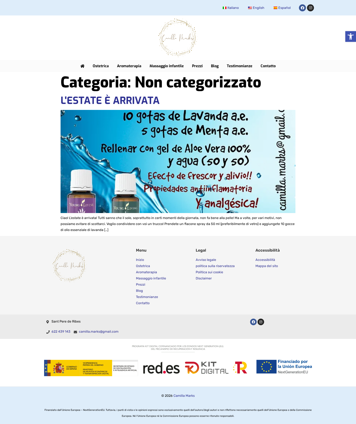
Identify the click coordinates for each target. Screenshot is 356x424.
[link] (350, 36)
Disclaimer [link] (204, 278)
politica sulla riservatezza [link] (215, 266)
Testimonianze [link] (239, 66)
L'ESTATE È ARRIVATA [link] (110, 100)
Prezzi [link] (197, 66)
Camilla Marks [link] (184, 396)
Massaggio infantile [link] (167, 66)
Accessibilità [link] (265, 260)
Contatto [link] (268, 66)
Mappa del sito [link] (266, 266)
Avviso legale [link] (206, 260)
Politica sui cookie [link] (209, 272)
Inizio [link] (140, 260)
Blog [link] (215, 66)
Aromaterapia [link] (129, 66)
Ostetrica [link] (101, 66)
